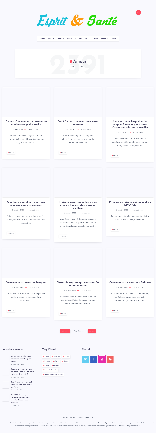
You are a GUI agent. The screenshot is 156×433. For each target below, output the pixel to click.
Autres (67, 357)
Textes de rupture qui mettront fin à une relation (78, 284)
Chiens (56, 361)
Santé (42, 39)
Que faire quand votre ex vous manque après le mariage (26, 203)
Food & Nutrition (51, 370)
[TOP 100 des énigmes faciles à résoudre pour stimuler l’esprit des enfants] (5, 397)
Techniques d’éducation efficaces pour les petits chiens (21, 359)
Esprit (69, 39)
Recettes (104, 39)
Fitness (59, 39)
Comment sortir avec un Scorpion (26, 282)
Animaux (78, 39)
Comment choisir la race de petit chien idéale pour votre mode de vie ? (22, 371)
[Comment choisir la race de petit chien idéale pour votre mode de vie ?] (5, 372)
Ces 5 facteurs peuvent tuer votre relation (78, 123)
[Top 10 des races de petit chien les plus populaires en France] (5, 384)
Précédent (65, 331)
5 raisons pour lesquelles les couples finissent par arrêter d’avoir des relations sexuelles (130, 124)
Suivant (92, 331)
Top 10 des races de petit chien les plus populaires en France (22, 384)
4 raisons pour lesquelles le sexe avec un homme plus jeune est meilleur (78, 205)
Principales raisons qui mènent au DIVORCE (130, 203)
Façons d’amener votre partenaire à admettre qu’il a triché (26, 123)
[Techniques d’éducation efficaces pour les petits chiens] (5, 359)
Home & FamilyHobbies (53, 374)
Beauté (51, 39)
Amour (95, 39)
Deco (113, 39)
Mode (87, 39)
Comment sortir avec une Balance (130, 282)
